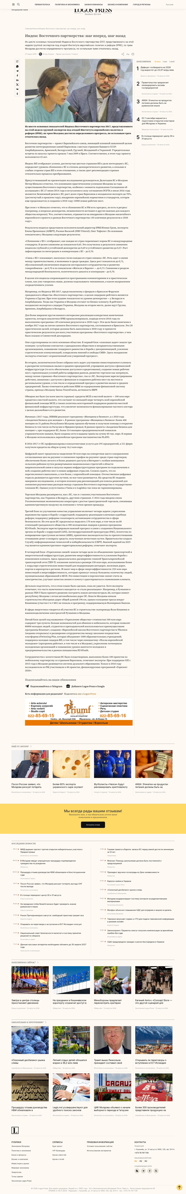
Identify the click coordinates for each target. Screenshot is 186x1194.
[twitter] (156, 1170)
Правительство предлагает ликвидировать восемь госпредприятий (155, 85)
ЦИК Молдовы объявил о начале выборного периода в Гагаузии (112, 1109)
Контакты (140, 1142)
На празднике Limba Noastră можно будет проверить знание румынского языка (48, 905)
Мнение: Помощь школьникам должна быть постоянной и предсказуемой (134, 862)
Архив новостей (59, 1155)
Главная (28, 29)
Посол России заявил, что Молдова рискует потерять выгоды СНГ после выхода (27, 786)
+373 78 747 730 (142, 1153)
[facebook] (149, 1170)
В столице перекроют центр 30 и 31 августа (40, 895)
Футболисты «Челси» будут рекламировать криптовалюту (111, 785)
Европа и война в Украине (119, 881)
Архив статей (58, 1159)
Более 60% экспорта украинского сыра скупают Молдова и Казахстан (68, 786)
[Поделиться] (123, 54)
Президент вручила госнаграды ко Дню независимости (133, 872)
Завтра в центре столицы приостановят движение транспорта (25, 1002)
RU (136, 1161)
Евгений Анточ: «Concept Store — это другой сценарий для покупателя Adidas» (153, 1002)
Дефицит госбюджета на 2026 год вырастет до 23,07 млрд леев (157, 68)
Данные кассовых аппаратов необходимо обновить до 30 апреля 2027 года (53, 945)
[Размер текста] (128, 54)
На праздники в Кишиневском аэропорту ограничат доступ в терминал (69, 1002)
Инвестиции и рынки (20, 1163)
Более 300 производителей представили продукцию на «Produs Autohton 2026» (150, 1109)
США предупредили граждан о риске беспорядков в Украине (135, 942)
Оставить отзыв (93, 824)
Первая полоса (42, 4)
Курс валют (57, 1146)
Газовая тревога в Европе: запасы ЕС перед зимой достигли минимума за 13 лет (140, 850)
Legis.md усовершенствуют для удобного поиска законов (70, 1109)
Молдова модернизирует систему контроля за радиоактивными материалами (137, 900)
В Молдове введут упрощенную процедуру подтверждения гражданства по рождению (48, 862)
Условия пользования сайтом (99, 1146)
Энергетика (16, 1172)
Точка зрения (17, 1176)
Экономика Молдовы (21, 1146)
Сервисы (57, 1142)
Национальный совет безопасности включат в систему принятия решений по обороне (50, 934)
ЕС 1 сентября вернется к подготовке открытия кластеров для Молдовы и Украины (158, 121)
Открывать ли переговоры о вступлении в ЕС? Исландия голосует (51, 924)
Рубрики (16, 1142)
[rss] (137, 1170)
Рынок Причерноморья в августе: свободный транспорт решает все (52, 915)
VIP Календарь (58, 1150)
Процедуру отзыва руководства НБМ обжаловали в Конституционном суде (52, 873)
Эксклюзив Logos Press (22, 1181)
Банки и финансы (94, 4)
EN (141, 1161)
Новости (35, 29)
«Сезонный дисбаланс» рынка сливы (124, 890)
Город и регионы (141, 4)
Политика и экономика (67, 4)
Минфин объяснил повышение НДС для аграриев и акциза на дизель (139, 910)
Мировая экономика (20, 1168)
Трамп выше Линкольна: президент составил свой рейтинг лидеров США (108, 1061)
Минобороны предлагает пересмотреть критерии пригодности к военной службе (111, 1002)
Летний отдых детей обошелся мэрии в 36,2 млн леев (70, 1061)
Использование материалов (99, 1150)
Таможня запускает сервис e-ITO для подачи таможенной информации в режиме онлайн (140, 920)
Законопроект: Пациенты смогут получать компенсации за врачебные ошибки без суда (140, 931)
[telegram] (143, 1170)
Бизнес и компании (118, 4)
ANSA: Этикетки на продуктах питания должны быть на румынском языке (157, 103)
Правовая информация (100, 1142)
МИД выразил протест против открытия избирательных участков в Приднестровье (51, 850)
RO (146, 1161)
